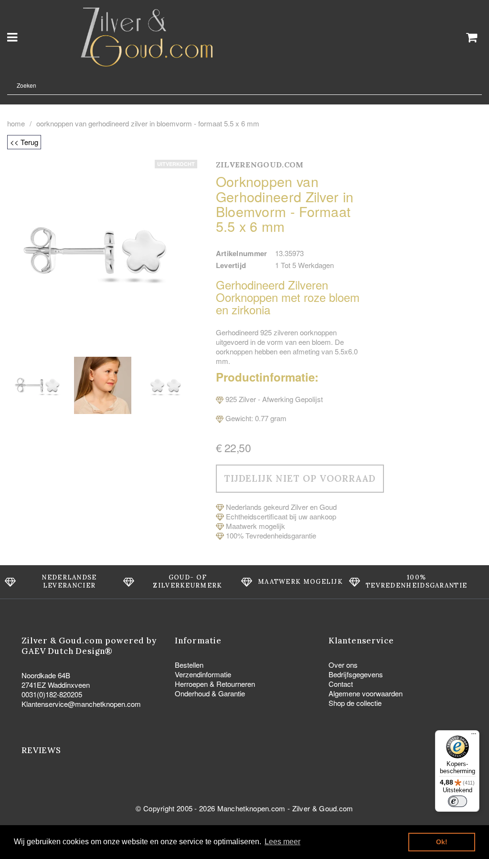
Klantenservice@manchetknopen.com (81, 704)
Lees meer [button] (282, 842)
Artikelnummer (241, 253)
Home (16, 123)
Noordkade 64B (45, 675)
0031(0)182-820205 (51, 694)
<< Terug (24, 142)
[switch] (457, 801)
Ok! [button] (441, 842)
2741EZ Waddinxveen (55, 685)
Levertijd (231, 265)
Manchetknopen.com (251, 808)
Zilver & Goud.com (322, 808)
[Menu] (473, 736)
